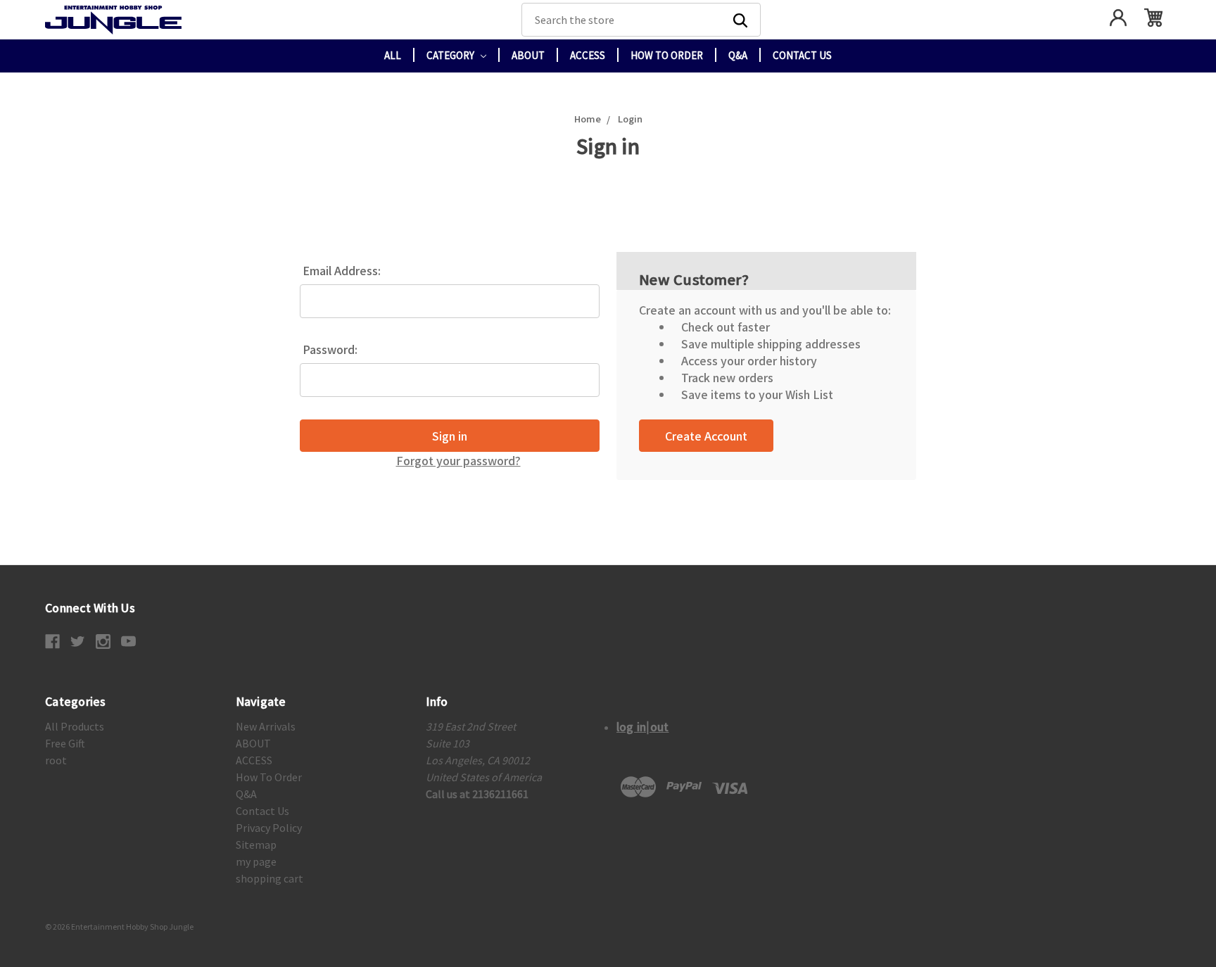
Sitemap (256, 845)
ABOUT (528, 55)
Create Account (706, 435)
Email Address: (342, 270)
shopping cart (269, 878)
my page (256, 861)
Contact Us (802, 55)
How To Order (667, 55)
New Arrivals (266, 726)
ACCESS (587, 55)
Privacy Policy (269, 828)
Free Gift (65, 743)
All (392, 55)
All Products (74, 726)
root (56, 760)
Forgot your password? (458, 460)
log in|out (642, 726)
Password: (330, 349)
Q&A (737, 55)
